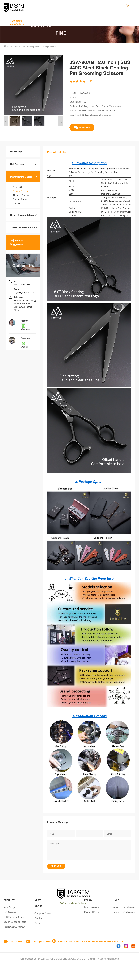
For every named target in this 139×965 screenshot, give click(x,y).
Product (17, 46)
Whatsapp (25, 329)
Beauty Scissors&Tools (22, 215)
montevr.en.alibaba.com (124, 907)
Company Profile (42, 913)
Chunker (17, 203)
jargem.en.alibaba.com (124, 912)
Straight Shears (49, 46)
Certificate (39, 918)
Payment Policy (91, 912)
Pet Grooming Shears (31, 46)
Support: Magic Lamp (108, 958)
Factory (38, 923)
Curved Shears (20, 199)
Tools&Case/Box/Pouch (22, 227)
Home (9, 46)
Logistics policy (91, 907)
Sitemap (92, 958)
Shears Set (18, 187)
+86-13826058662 (22, 284)
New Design (16, 151)
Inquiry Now (84, 127)
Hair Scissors (17, 164)
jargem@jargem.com (24, 292)
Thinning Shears (21, 195)
